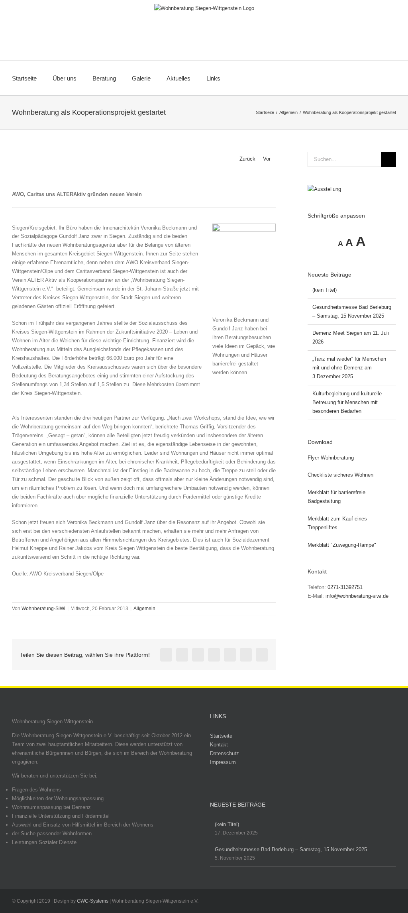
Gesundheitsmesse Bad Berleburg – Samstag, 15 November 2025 (291, 849)
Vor (267, 159)
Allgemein (144, 608)
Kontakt (219, 745)
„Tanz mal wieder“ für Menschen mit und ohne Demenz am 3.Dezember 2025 (349, 367)
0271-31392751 (345, 587)
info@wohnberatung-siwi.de (357, 596)
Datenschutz (224, 753)
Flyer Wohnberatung (331, 458)
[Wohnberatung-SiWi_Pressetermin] (244, 226)
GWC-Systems (92, 901)
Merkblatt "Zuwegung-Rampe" (342, 545)
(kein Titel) (324, 290)
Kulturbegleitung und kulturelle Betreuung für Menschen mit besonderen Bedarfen (347, 402)
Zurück (247, 159)
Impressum (223, 762)
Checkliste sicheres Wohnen (340, 475)
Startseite (221, 736)
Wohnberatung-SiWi (43, 608)
